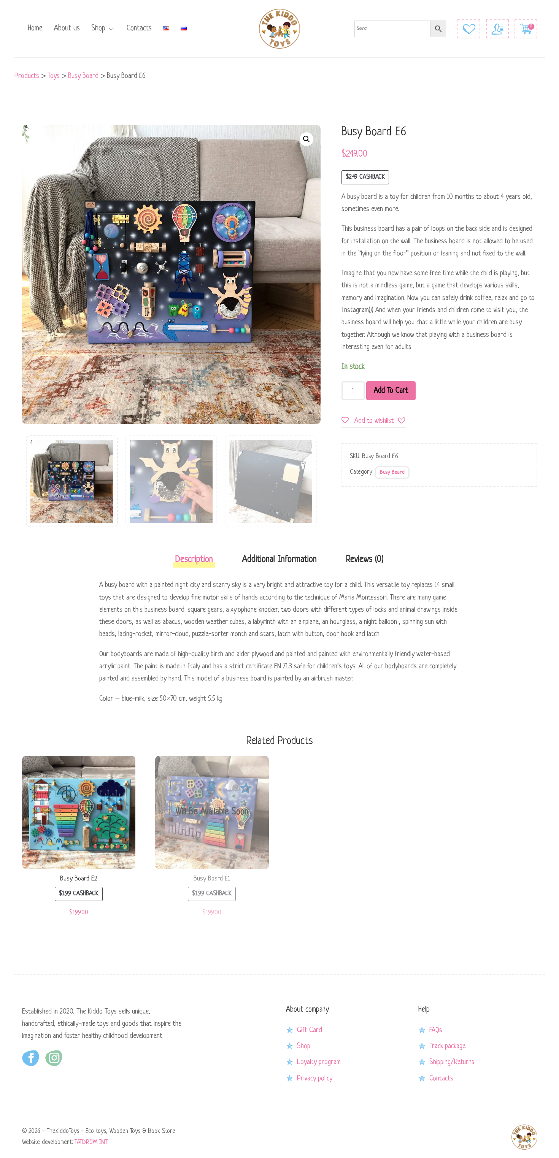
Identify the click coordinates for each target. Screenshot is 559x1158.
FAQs (435, 1030)
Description (194, 560)
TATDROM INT (91, 1142)
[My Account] (497, 28)
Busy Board (392, 472)
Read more (212, 814)
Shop (98, 28)
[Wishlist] (468, 28)
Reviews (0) (365, 560)
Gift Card (309, 1030)
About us (67, 28)
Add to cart (391, 391)
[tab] (194, 562)
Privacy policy (314, 1078)
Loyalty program (319, 1062)
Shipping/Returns (452, 1062)
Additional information (279, 560)
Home (35, 28)
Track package (447, 1046)
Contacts (139, 28)
